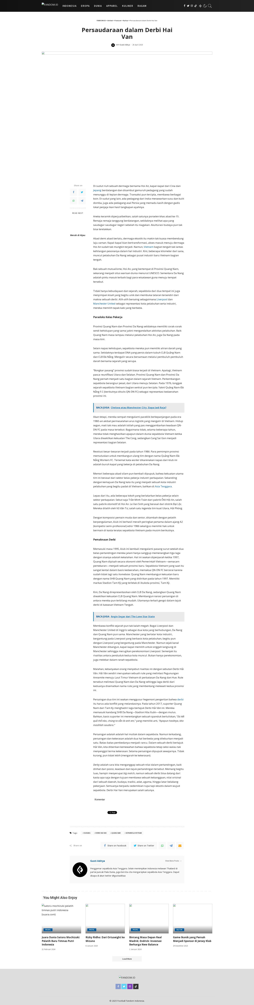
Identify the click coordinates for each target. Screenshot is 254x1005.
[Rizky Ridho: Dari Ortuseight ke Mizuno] (105, 918)
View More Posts (172, 861)
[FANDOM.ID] (50, 6)
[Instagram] (192, 6)
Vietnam (148, 246)
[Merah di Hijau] (78, 224)
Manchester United (104, 303)
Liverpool (162, 299)
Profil (48, 930)
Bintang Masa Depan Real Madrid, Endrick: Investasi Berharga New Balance (145, 941)
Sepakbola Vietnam (134, 833)
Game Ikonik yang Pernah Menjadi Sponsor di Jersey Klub (192, 939)
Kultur (179, 930)
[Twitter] (188, 6)
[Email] (180, 845)
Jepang (97, 190)
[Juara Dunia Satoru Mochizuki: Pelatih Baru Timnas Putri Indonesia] (61, 918)
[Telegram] (82, 200)
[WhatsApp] (73, 200)
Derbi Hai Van (101, 833)
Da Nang (87, 833)
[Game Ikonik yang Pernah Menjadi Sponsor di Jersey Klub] (192, 918)
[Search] (210, 6)
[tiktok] (195, 6)
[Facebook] (184, 6)
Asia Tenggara (163, 486)
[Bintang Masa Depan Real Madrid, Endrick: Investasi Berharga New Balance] (149, 918)
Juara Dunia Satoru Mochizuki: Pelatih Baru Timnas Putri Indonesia (61, 941)
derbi (180, 699)
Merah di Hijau (77, 235)
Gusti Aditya (125, 45)
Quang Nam (116, 833)
